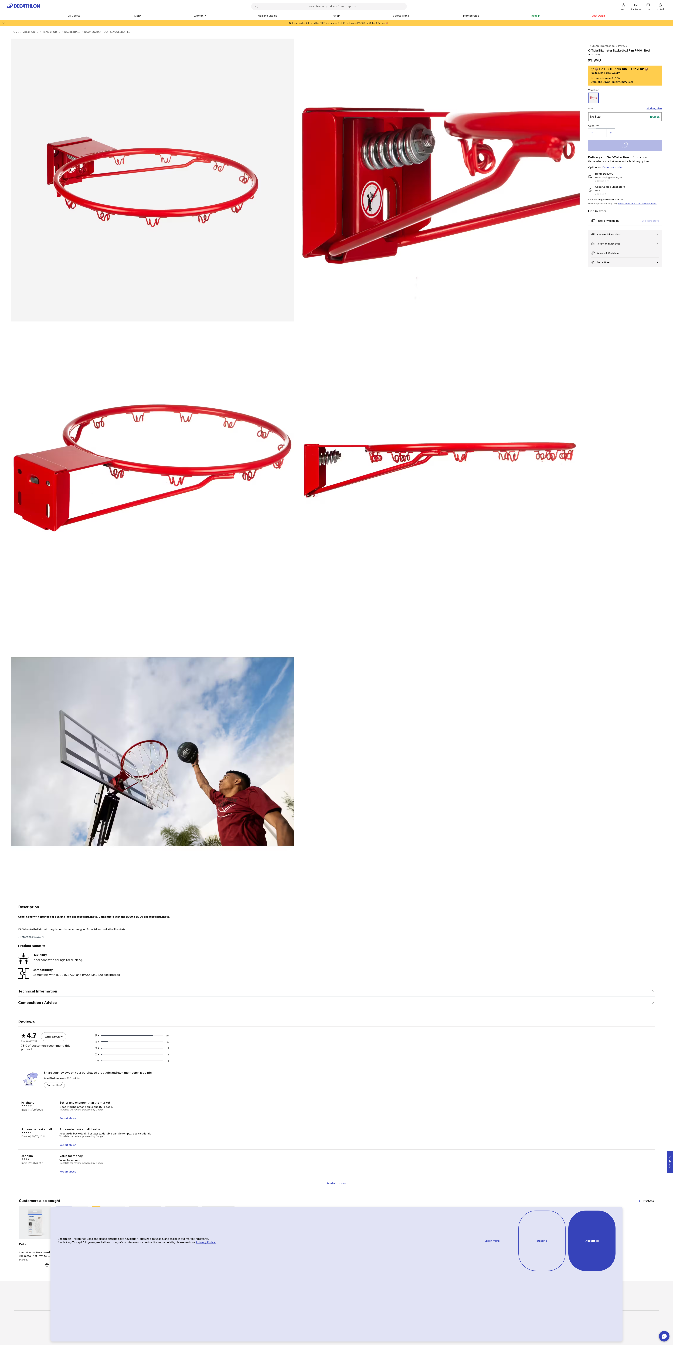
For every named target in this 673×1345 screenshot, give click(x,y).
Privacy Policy (206, 1242)
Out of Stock (627, 146)
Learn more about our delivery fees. (637, 203)
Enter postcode (612, 167)
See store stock (650, 220)
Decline (542, 1240)
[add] (610, 132)
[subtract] (592, 132)
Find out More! (54, 1085)
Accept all (592, 1240)
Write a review (54, 1036)
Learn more (492, 1240)
